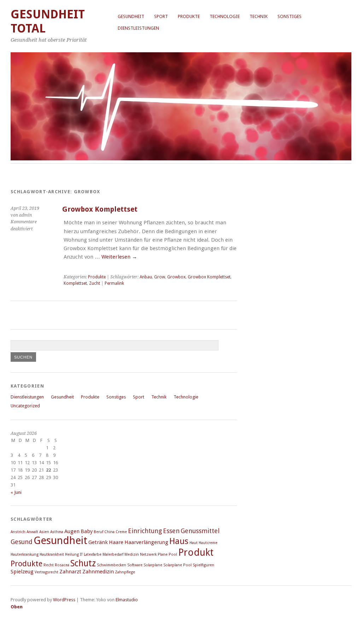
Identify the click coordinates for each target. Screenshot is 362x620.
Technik (259, 16)
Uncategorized (25, 405)
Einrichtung (145, 531)
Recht (48, 565)
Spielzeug (22, 571)
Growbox (176, 276)
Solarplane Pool (177, 565)
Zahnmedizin (98, 571)
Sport (161, 16)
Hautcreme (208, 543)
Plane (163, 554)
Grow (159, 276)
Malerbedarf (113, 554)
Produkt (196, 552)
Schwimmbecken (111, 565)
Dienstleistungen (138, 28)
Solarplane (153, 565)
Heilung (72, 554)
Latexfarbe (92, 554)
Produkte (189, 16)
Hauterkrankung (25, 554)
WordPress (64, 599)
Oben (17, 606)
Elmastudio (127, 599)
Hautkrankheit (52, 554)
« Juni (16, 492)
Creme (121, 532)
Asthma (56, 532)
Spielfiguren (203, 565)
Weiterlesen (119, 257)
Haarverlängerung (146, 542)
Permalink (114, 283)
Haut (193, 543)
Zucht (94, 283)
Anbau (146, 276)
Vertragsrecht (46, 572)
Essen (171, 531)
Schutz (83, 563)
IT (81, 554)
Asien (44, 532)
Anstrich (18, 532)
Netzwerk (148, 554)
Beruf (98, 532)
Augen (72, 531)
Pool (173, 554)
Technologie (225, 16)
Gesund (22, 541)
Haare (116, 542)
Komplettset (75, 283)
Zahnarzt (70, 571)
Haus (178, 541)
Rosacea (62, 565)
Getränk (98, 542)
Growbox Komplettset (100, 209)
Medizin (131, 554)
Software (134, 565)
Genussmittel (200, 531)
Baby (87, 531)
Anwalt (32, 532)
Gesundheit (131, 16)
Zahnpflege (125, 572)
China (109, 532)
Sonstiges (290, 16)
